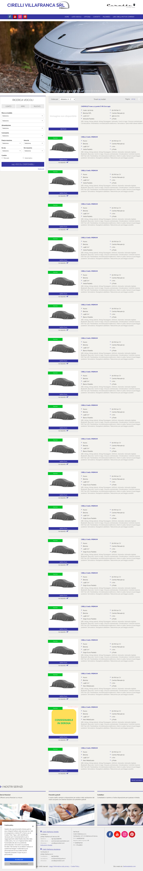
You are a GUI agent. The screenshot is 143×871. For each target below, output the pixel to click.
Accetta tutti (19, 859)
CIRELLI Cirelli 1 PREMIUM (89, 137)
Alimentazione (6, 125)
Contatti (96, 17)
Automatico (29, 158)
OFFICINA (87, 17)
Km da (4, 148)
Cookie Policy (75, 866)
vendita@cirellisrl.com (57, 843)
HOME (67, 17)
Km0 (23, 106)
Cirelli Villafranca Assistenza (51, 849)
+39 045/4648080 (56, 838)
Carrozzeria (5, 133)
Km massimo (28, 148)
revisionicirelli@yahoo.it (58, 858)
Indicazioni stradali (46, 845)
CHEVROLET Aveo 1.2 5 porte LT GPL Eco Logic (96, 106)
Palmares (106, 17)
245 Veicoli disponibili (23, 164)
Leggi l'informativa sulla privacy (59, 866)
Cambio (4, 155)
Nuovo (37, 106)
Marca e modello (7, 113)
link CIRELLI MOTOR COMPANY (123, 17)
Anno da (26, 140)
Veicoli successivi (136, 780)
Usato (8, 106)
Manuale (6, 158)
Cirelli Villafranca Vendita (50, 832)
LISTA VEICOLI (76, 17)
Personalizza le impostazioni (19, 864)
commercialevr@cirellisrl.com (60, 841)
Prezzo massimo (7, 140)
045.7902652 (55, 856)
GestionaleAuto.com (129, 866)
